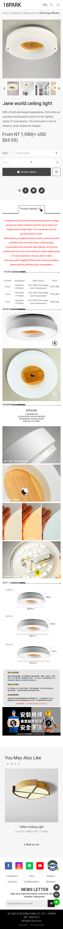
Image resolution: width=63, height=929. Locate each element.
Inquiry (51, 876)
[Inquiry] (56, 894)
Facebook (25, 190)
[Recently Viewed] (56, 887)
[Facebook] (8, 865)
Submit (51, 903)
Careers (12, 881)
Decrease (5, 162)
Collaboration (31, 881)
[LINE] (29, 865)
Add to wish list (56, 172)
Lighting (16, 13)
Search (52, 5)
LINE (34, 190)
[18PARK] (12, 4)
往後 (19, 764)
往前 (7, 764)
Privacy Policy (37, 925)
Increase (57, 162)
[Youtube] (40, 865)
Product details (28, 208)
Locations (12, 876)
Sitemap (23, 925)
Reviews (51, 881)
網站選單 (58, 4)
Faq (31, 876)
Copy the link (42, 190)
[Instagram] (19, 865)
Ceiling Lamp (29, 13)
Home (5, 13)
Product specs (23, 153)
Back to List (32, 844)
